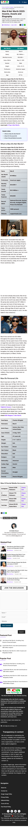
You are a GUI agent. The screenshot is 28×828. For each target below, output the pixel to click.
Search (21, 632)
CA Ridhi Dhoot (6, 24)
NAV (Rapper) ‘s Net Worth (13, 415)
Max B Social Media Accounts (13, 138)
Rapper (11, 7)
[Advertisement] (14, 280)
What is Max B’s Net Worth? (12, 134)
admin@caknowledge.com (9, 726)
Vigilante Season (6, 407)
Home (3, 7)
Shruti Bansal (10, 550)
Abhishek (9, 558)
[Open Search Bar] (19, 2)
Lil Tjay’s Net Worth (13, 125)
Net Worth (7, 7)
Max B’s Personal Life (11, 136)
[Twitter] (8, 811)
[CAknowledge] (5, 2)
